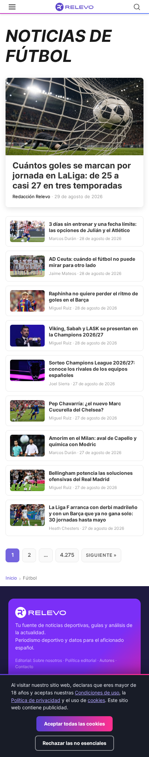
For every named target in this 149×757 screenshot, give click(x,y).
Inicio (11, 578)
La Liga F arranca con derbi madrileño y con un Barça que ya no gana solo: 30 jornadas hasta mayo (93, 513)
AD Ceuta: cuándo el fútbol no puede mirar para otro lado (92, 262)
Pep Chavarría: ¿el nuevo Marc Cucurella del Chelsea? (85, 406)
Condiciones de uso (97, 692)
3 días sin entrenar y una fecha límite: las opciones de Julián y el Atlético (93, 227)
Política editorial (80, 660)
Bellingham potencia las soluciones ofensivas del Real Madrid (91, 476)
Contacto (24, 666)
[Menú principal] (12, 7)
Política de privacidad (35, 700)
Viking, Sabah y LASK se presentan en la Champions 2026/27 (93, 331)
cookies (96, 700)
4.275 (67, 555)
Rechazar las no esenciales (74, 743)
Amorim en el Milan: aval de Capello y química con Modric (93, 441)
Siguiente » (101, 555)
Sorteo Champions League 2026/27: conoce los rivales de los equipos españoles (92, 369)
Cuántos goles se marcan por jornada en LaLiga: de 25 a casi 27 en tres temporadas (71, 175)
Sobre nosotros (47, 660)
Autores (106, 660)
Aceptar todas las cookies (74, 724)
